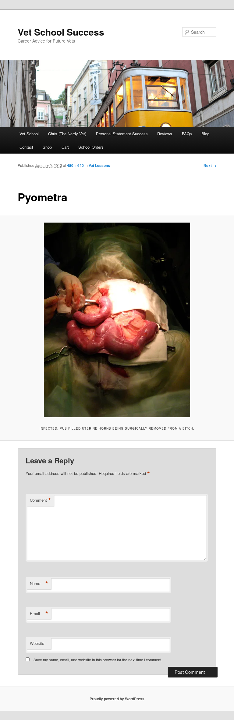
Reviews (164, 134)
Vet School (29, 134)
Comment (40, 500)
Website (37, 643)
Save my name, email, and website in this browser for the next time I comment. (98, 659)
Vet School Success (61, 31)
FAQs (187, 134)
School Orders (91, 147)
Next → (210, 165)
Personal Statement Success (122, 134)
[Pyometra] (117, 320)
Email (39, 613)
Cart (65, 147)
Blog (205, 134)
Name (39, 583)
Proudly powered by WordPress (117, 698)
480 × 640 (75, 165)
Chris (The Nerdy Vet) (67, 134)
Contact (26, 147)
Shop (47, 147)
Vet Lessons (99, 165)
